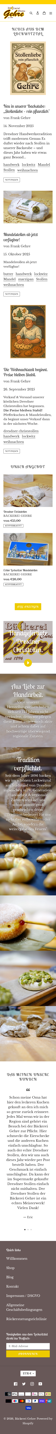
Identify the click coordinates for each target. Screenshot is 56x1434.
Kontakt (12, 1286)
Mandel (44, 165)
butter (8, 274)
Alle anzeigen (28, 606)
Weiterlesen (11, 180)
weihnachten (27, 170)
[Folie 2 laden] (28, 1229)
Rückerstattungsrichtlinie (26, 1319)
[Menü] (50, 13)
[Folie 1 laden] (24, 1229)
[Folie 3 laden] (31, 1229)
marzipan (26, 279)
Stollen (9, 170)
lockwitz (28, 165)
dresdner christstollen (21, 431)
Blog (10, 1277)
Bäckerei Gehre (25, 1418)
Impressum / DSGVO (23, 1296)
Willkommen (16, 1258)
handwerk (11, 165)
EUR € (27, 1373)
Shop (10, 1268)
